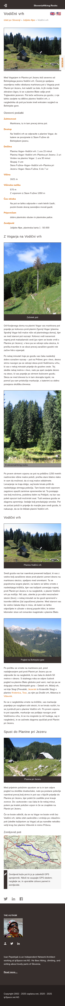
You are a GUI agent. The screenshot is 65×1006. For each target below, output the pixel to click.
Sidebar (62, 62)
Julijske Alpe (29, 20)
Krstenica (16, 692)
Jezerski (32, 689)
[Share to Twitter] (6, 899)
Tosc (24, 692)
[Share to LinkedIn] (13, 899)
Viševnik (8, 696)
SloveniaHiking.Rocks (45, 5)
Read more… (11, 972)
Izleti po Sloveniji (12, 20)
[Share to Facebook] (21, 899)
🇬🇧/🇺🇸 (55, 13)
